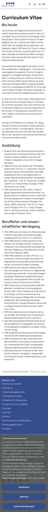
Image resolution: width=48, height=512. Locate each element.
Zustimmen (24, 487)
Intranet (7, 429)
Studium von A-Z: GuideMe (15, 404)
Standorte (8, 388)
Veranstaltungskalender (14, 392)
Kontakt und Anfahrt (13, 384)
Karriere (7, 412)
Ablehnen (24, 497)
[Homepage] (8, 5)
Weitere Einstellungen (24, 506)
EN (44, 4)
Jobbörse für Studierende (15, 400)
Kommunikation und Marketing (17, 420)
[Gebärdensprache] (34, 4)
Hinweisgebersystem (13, 424)
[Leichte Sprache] (29, 4)
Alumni (7, 416)
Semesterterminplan (13, 396)
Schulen (7, 408)
